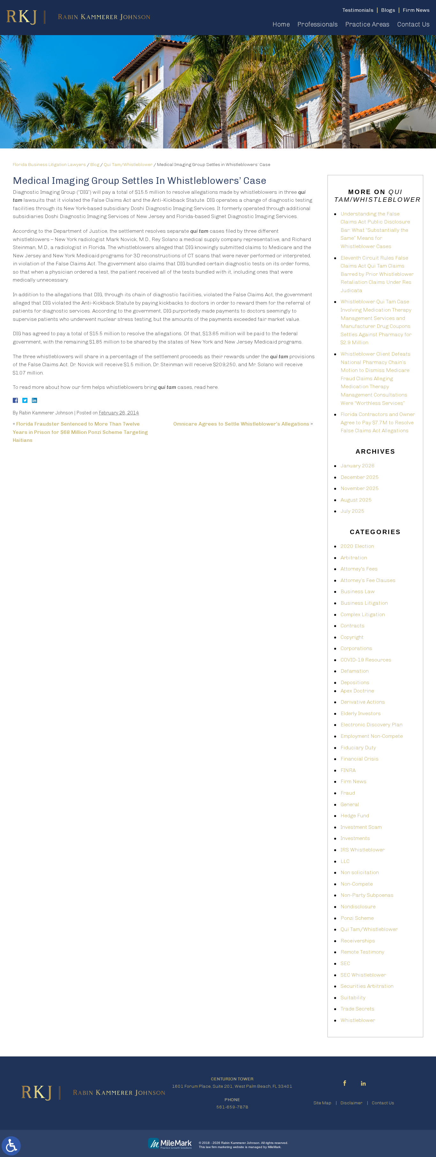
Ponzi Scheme (357, 918)
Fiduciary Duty (358, 748)
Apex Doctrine (357, 691)
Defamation (355, 671)
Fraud (348, 793)
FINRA (348, 770)
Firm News (353, 781)
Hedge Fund (355, 816)
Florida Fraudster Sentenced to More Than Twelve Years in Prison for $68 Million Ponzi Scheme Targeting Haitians (80, 432)
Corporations (356, 648)
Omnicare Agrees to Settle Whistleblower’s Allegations (241, 424)
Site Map (322, 1103)
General (350, 804)
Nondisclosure (358, 907)
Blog (94, 164)
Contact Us (413, 24)
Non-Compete (357, 884)
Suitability (353, 997)
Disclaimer (352, 1103)
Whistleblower (358, 1020)
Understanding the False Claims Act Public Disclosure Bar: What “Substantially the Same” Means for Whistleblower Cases (375, 230)
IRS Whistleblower (363, 850)
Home (281, 24)
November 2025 (360, 488)
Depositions (355, 682)
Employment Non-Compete (372, 736)
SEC (345, 963)
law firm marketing (219, 1147)
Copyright (352, 637)
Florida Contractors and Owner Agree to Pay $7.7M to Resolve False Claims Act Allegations (378, 422)
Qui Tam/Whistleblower (128, 164)
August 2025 (356, 500)
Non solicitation (360, 872)
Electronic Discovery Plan (371, 725)
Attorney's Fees (359, 569)
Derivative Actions (363, 702)
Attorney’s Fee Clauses (368, 580)
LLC (345, 861)
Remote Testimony (362, 952)
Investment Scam (361, 827)
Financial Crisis (360, 759)
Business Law (358, 591)
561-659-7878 (232, 1107)
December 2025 (360, 477)
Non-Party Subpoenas (367, 895)
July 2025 (353, 511)
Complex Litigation (363, 614)
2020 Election (357, 546)
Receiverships (358, 941)
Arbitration (354, 558)
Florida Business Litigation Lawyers (49, 164)
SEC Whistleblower (363, 975)
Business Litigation (364, 603)
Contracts (353, 626)
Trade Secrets (357, 1009)
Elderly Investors (361, 713)
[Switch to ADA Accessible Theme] (11, 1145)
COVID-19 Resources (366, 660)
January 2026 (358, 466)
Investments (355, 838)
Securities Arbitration (367, 986)
